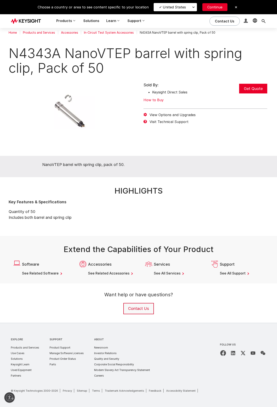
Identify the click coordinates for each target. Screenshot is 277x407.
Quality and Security (106, 358)
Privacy (67, 390)
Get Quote (253, 88)
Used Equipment (21, 370)
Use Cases (17, 353)
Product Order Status (63, 358)
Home (13, 32)
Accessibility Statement (181, 390)
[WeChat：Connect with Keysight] (263, 353)
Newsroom (101, 347)
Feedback (155, 390)
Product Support (60, 347)
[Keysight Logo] (27, 21)
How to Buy (153, 100)
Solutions (91, 21)
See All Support (233, 273)
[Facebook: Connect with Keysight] (223, 353)
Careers (99, 375)
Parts (53, 364)
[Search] (263, 21)
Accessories (69, 32)
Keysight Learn (20, 364)
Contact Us (138, 308)
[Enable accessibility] (9, 397)
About (99, 339)
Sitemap (82, 390)
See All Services (167, 273)
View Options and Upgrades (173, 115)
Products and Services (39, 32)
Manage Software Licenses (67, 353)
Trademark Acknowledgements (124, 390)
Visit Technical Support (169, 122)
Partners (16, 375)
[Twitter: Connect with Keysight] (243, 353)
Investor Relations (105, 353)
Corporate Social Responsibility (114, 364)
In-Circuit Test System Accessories (109, 32)
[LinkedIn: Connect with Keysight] (233, 353)
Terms (96, 390)
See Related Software (41, 273)
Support (56, 339)
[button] (246, 21)
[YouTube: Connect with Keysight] (253, 353)
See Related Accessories (109, 273)
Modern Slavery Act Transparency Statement (122, 370)
